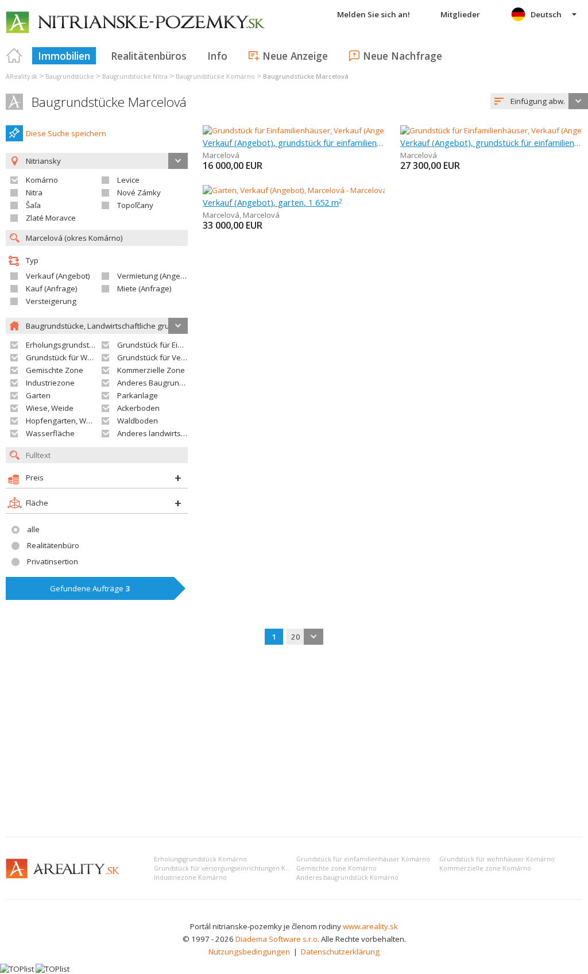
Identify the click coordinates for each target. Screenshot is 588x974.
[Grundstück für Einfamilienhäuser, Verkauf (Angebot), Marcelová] (316, 130)
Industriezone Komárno (190, 877)
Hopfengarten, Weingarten (73, 420)
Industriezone (50, 383)
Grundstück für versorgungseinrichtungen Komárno (232, 868)
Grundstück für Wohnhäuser (76, 357)
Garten (38, 395)
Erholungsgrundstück (63, 345)
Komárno (42, 180)
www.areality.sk (370, 926)
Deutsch (546, 14)
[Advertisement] (294, 741)
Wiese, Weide (50, 408)
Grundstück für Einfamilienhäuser (176, 345)
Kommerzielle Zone (151, 370)
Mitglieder (460, 14)
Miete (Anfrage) (144, 288)
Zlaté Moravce (51, 218)
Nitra (34, 192)
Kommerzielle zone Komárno (485, 868)
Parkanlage (137, 395)
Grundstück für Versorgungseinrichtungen (191, 357)
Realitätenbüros (149, 56)
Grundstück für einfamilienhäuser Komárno (363, 859)
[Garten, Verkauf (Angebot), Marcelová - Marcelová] (294, 190)
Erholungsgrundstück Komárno (200, 859)
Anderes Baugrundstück (159, 383)
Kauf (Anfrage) (52, 288)
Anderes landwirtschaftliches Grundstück (189, 433)
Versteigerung (51, 301)
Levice (128, 180)
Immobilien (64, 56)
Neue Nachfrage (402, 56)
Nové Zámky (139, 192)
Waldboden (137, 420)
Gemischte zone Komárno (336, 868)
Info (217, 56)
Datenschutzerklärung (340, 951)
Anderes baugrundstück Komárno (347, 877)
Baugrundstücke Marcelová (109, 102)
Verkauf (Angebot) (58, 276)
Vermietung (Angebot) (155, 276)
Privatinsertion (52, 561)
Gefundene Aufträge (90, 588)
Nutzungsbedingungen (249, 951)
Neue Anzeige (295, 56)
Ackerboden (138, 408)
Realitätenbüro (53, 545)
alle (33, 529)
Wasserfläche (50, 433)
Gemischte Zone (54, 370)
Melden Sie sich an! (373, 14)
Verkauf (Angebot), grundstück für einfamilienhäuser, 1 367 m (491, 142)
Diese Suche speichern (66, 133)
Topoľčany (135, 205)
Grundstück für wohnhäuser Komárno (497, 859)
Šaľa (33, 205)
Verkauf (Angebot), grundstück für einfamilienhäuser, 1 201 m (294, 142)
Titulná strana (14, 55)
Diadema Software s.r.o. (277, 939)
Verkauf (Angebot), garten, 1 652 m (272, 202)
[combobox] (539, 101)
